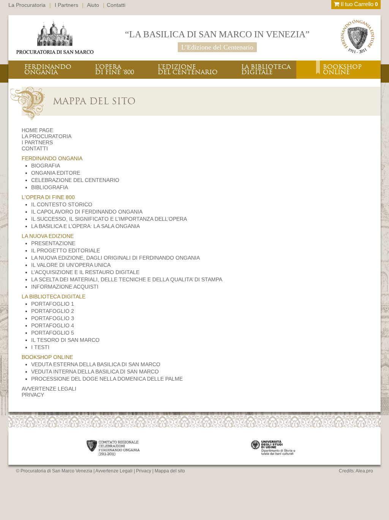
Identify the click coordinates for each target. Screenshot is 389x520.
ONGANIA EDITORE (55, 173)
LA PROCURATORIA (46, 136)
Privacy (143, 471)
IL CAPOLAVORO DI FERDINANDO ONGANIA (86, 212)
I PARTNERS (37, 142)
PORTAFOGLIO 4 (52, 325)
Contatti (116, 5)
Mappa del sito (170, 471)
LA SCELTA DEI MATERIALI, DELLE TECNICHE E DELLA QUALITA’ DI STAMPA (126, 279)
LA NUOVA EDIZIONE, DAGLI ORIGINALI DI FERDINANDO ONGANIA (115, 258)
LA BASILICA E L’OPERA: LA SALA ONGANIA (85, 226)
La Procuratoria (27, 5)
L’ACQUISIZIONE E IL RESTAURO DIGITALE (85, 272)
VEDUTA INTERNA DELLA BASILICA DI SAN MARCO (95, 371)
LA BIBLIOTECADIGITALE (266, 69)
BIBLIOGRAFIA (49, 187)
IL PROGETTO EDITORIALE (65, 250)
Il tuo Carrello (358, 4)
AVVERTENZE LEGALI (49, 389)
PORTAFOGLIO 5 (52, 333)
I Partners (66, 5)
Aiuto (93, 5)
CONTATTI (35, 148)
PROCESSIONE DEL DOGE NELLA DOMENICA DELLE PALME (107, 379)
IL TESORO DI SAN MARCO (65, 340)
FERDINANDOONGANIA (47, 69)
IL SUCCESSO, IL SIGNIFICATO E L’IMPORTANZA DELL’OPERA (109, 219)
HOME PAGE (37, 130)
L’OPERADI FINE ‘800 (114, 69)
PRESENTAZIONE (53, 243)
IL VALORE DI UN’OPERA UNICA (71, 265)
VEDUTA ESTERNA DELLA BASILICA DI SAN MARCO (95, 364)
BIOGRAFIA (45, 166)
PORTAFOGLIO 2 (52, 311)
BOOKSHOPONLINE (342, 69)
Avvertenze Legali (114, 471)
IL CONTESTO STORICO (61, 204)
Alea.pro (364, 471)
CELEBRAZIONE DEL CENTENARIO (75, 180)
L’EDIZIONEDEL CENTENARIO (188, 69)
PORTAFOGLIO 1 (52, 304)
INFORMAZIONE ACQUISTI (64, 287)
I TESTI (40, 347)
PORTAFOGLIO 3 (52, 318)
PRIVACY (33, 395)
